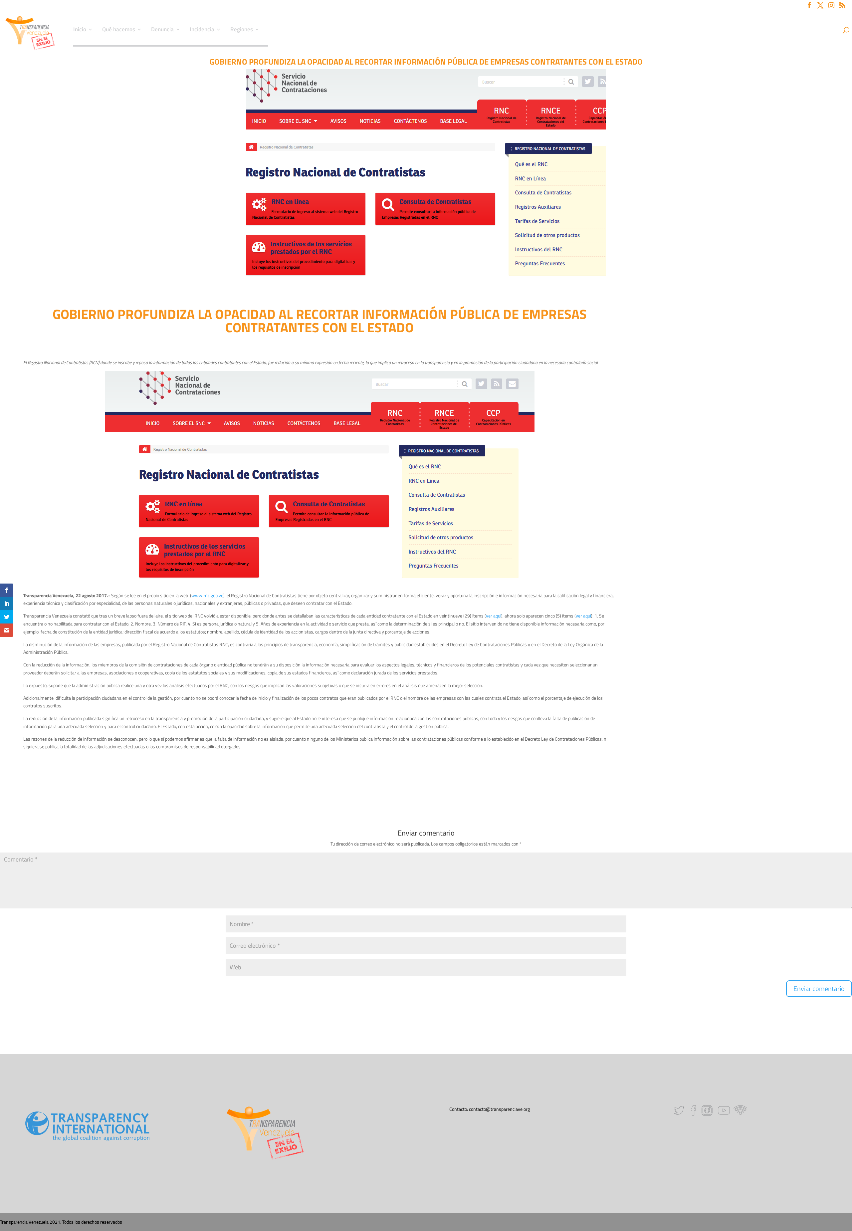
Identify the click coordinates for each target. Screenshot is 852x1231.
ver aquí (493, 615)
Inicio (79, 30)
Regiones (241, 30)
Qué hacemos (118, 30)
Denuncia (162, 30)
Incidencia (202, 30)
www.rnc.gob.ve (207, 595)
